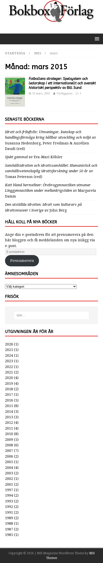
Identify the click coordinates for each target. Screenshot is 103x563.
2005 (9, 462)
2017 (9, 395)
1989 (9, 518)
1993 (9, 501)
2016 (9, 400)
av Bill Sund (62, 83)
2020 (9, 378)
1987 (9, 529)
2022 (9, 367)
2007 (9, 451)
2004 (9, 468)
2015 (9, 406)
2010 (9, 434)
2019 (9, 384)
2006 (9, 456)
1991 (9, 512)
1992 (9, 507)
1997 (9, 490)
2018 (9, 389)
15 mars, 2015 (41, 93)
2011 (9, 428)
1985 (9, 535)
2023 (9, 361)
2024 (9, 355)
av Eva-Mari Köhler (33, 157)
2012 (9, 423)
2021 (9, 372)
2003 (9, 473)
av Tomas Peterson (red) (51, 171)
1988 (9, 523)
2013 (9, 417)
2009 (9, 440)
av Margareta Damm (50, 190)
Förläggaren (64, 93)
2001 (9, 484)
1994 (9, 495)
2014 (9, 412)
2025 (9, 350)
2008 (9, 445)
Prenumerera (22, 261)
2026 (9, 344)
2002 (9, 479)
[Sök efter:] (52, 315)
